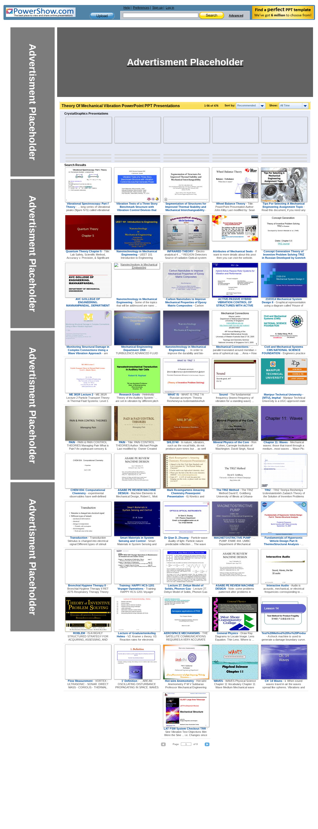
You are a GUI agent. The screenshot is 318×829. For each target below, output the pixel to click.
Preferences (141, 7)
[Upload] (102, 15)
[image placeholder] (80, 130)
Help (126, 7)
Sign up (157, 7)
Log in (170, 7)
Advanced (236, 15)
